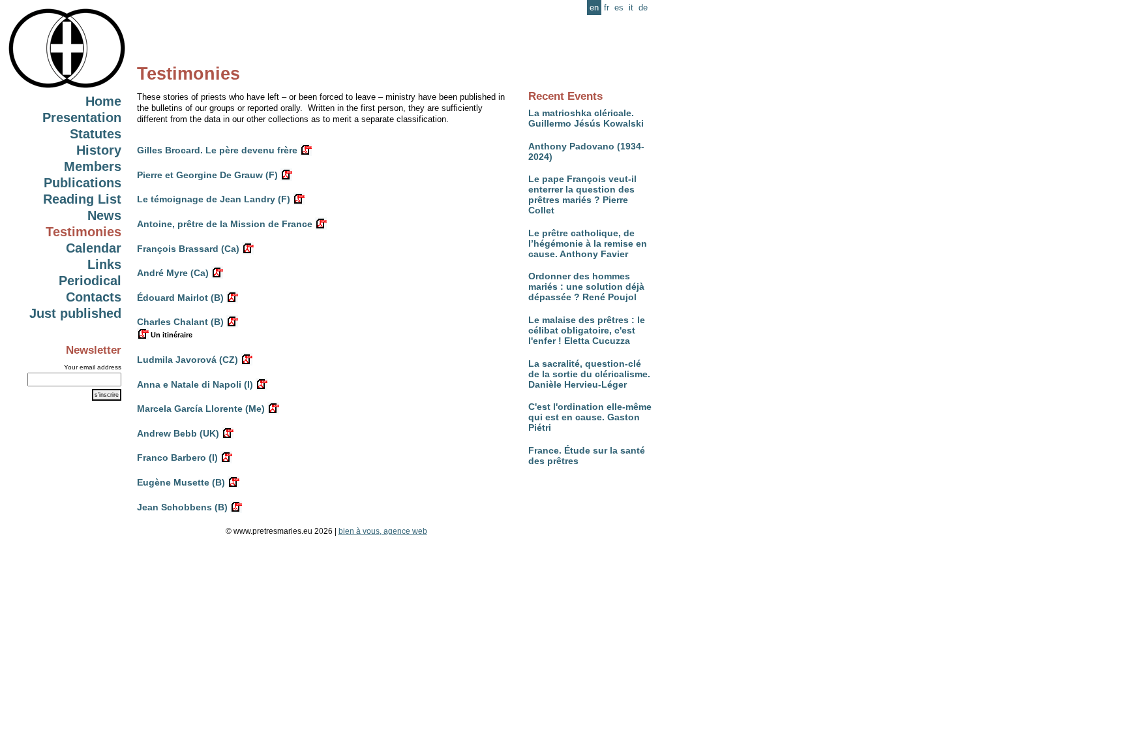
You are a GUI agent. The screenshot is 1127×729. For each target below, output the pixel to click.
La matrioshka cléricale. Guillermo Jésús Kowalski (586, 118)
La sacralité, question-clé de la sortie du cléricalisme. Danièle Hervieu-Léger (589, 374)
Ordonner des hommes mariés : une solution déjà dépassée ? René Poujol (586, 286)
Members (92, 166)
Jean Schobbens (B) (182, 507)
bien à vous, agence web (382, 531)
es (619, 7)
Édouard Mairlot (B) (180, 297)
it (631, 7)
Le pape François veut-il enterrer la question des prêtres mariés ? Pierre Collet (582, 194)
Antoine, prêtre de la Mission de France (224, 224)
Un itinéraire (170, 335)
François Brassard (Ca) (188, 248)
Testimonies (83, 232)
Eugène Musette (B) (181, 482)
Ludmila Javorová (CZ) (187, 359)
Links (104, 264)
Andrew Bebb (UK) (178, 433)
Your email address (92, 367)
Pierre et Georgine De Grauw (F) (207, 175)
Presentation (81, 117)
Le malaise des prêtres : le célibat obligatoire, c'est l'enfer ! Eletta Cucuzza (586, 330)
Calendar (93, 248)
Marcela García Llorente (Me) (201, 408)
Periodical (90, 280)
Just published (75, 313)
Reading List (82, 199)
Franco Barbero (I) (177, 457)
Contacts (93, 297)
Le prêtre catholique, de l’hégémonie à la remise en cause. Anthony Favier (587, 243)
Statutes (95, 134)
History (98, 150)
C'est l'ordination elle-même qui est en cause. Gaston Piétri (590, 417)
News (104, 215)
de (643, 7)
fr (606, 7)
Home (103, 101)
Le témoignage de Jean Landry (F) (213, 199)
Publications (82, 183)
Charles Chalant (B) (180, 322)
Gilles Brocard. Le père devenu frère (217, 150)
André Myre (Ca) (173, 273)
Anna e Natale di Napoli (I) (195, 384)
